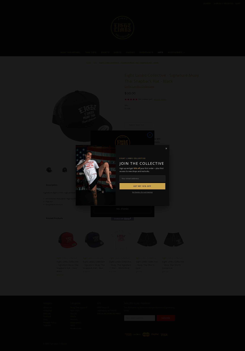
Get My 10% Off (142, 186)
